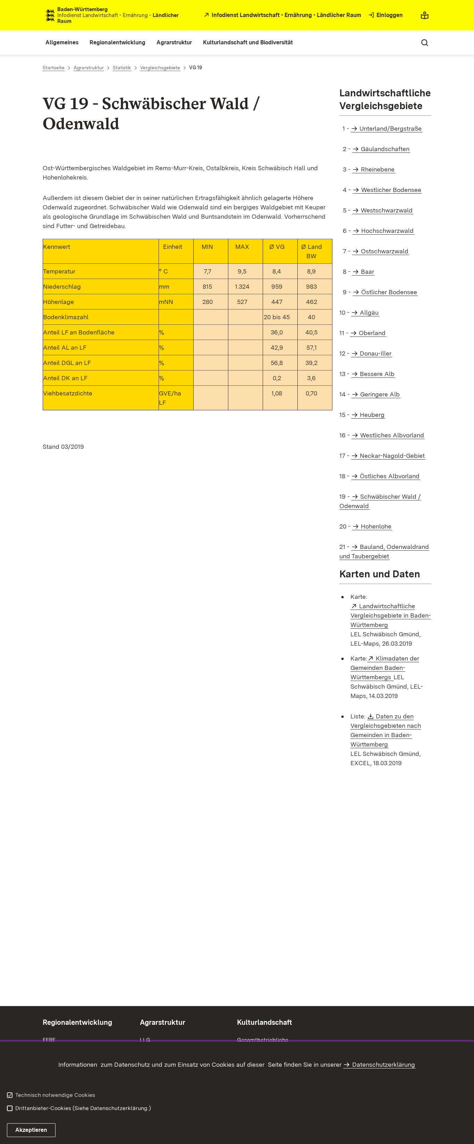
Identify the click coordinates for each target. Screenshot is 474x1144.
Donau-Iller (375, 353)
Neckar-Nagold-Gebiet (392, 455)
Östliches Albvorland (390, 476)
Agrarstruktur (162, 1022)
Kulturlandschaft (264, 1022)
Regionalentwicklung (77, 1022)
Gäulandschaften (385, 148)
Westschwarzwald (387, 210)
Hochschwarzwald (387, 230)
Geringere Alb (380, 394)
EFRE (49, 1040)
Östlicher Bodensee (389, 292)
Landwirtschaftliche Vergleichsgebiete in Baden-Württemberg (390, 615)
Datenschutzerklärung (383, 1064)
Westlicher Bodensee (391, 189)
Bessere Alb (377, 373)
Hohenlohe (376, 526)
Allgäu (369, 312)
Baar (367, 271)
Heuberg (372, 414)
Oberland (372, 333)
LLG (145, 1040)
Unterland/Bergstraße (390, 128)
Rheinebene (378, 169)
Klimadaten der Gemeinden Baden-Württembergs (384, 668)
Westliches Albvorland (392, 435)
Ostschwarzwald (384, 251)
